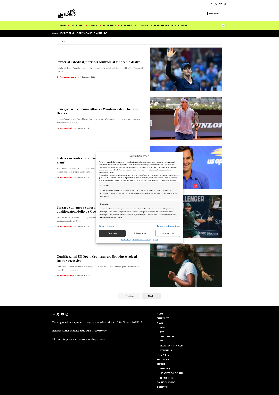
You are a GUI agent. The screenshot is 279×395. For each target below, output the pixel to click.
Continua (112, 233)
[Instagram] (225, 4)
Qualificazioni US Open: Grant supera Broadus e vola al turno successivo (97, 258)
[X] (216, 4)
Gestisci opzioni (168, 233)
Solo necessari (140, 233)
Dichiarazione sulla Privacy (142, 239)
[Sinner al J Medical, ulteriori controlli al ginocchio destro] (186, 69)
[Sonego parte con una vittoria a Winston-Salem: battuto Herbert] (186, 118)
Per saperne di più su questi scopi (168, 226)
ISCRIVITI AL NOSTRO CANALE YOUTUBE (83, 33)
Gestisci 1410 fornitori (106, 226)
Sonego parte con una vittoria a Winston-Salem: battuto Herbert (97, 111)
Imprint (155, 239)
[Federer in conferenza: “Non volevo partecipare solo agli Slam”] (186, 167)
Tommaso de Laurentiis (69, 77)
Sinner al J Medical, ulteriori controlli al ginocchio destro (99, 62)
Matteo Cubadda (67, 128)
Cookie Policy (126, 239)
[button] (224, 13)
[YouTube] (220, 4)
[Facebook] (211, 4)
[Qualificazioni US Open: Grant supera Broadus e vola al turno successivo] (186, 265)
